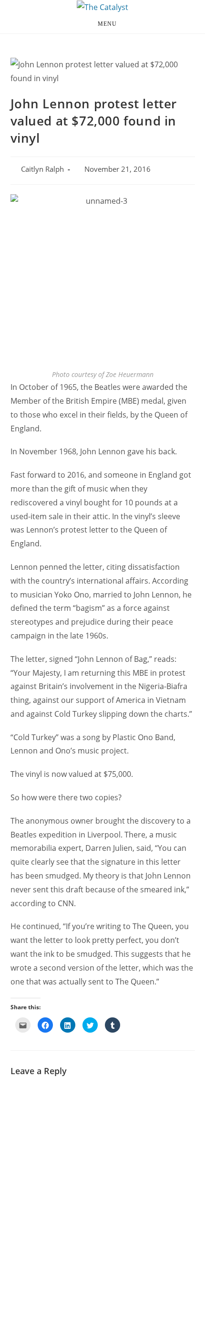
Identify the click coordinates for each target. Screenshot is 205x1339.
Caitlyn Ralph (42, 169)
